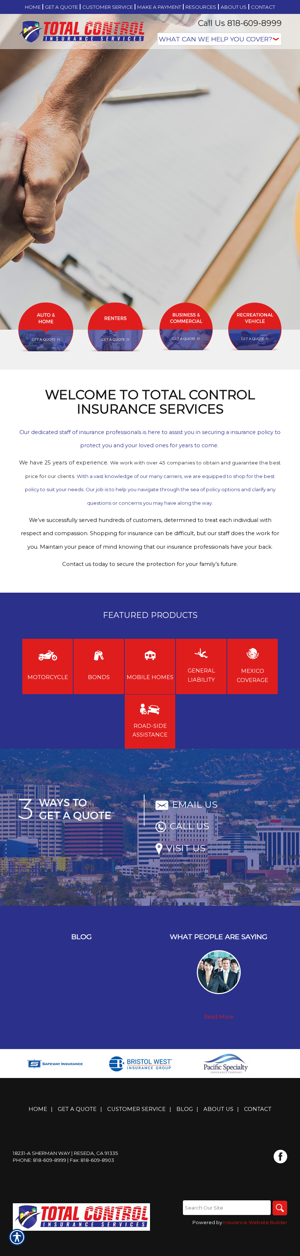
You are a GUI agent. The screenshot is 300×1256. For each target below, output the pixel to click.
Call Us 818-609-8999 (240, 23)
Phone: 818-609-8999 (39, 1160)
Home (38, 1109)
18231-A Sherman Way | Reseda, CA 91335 (65, 1153)
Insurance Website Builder (255, 1222)
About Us (218, 1109)
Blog (184, 1109)
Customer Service (136, 1109)
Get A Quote (77, 1109)
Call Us (189, 825)
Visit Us (186, 847)
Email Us (195, 804)
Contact (257, 1109)
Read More (219, 1017)
